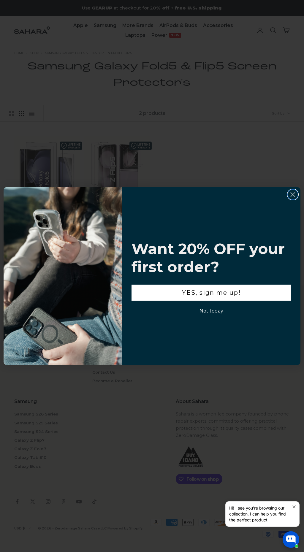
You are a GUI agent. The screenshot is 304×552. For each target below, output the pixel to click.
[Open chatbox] (291, 539)
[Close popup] (294, 506)
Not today (211, 311)
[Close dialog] (293, 194)
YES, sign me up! (211, 292)
